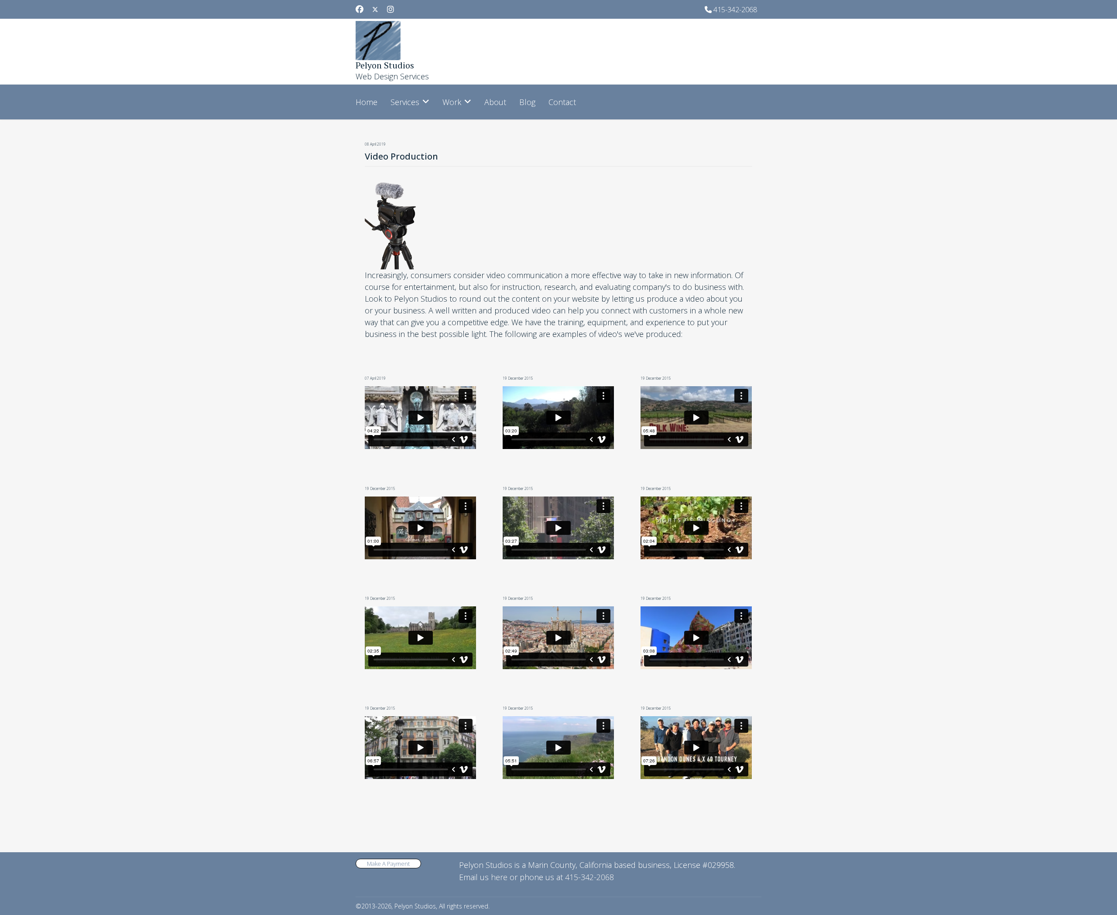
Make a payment (388, 863)
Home (366, 102)
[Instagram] (390, 9)
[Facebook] (359, 9)
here (499, 877)
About (495, 102)
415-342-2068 (735, 9)
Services (405, 102)
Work (451, 102)
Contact (562, 102)
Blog (527, 102)
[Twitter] (375, 9)
